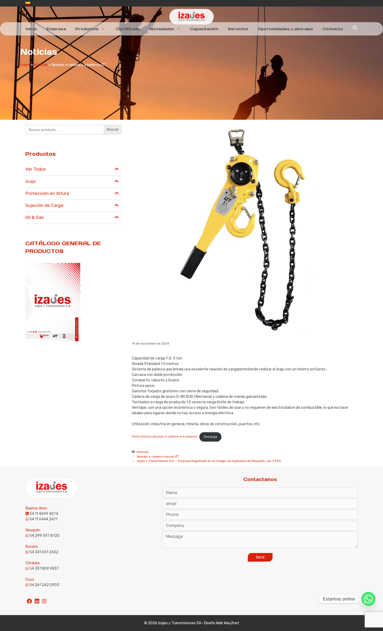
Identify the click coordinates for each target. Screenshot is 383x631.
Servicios (238, 28)
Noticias (41, 65)
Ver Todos (35, 169)
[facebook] (29, 599)
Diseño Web (213, 623)
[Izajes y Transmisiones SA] (191, 16)
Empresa (56, 28)
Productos (86, 28)
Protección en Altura (47, 193)
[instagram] (44, 599)
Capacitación (204, 28)
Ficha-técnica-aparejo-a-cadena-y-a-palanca (164, 436)
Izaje (30, 181)
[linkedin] (37, 599)
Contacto (333, 28)
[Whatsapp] (368, 599)
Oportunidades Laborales (285, 28)
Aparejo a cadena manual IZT (158, 456)
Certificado (128, 28)
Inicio (31, 28)
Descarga (210, 436)
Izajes (25, 65)
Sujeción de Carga (44, 205)
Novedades (162, 28)
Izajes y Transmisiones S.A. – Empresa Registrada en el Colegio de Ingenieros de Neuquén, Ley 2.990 (209, 461)
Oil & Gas (34, 217)
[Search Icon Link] (355, 28)
